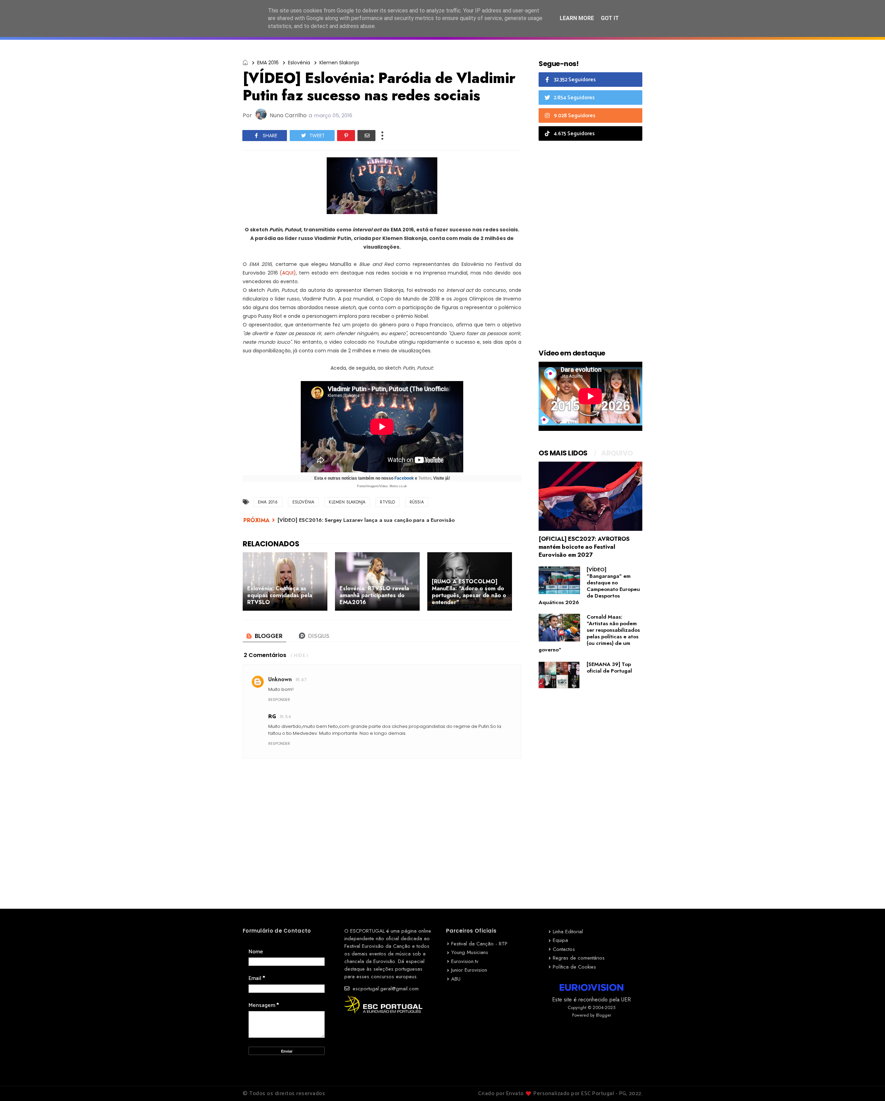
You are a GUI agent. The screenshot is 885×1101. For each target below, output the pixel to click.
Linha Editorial (568, 931)
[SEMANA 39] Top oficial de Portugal (609, 667)
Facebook (404, 478)
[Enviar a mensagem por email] (366, 135)
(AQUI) (288, 272)
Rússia (417, 502)
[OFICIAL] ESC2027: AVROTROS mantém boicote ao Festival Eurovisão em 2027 (584, 547)
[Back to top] (868, 1084)
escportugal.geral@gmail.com (385, 988)
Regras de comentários (579, 958)
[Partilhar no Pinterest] (346, 135)
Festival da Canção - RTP (479, 943)
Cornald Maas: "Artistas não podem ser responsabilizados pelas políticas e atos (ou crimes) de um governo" (589, 633)
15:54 (285, 717)
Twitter (424, 478)
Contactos (564, 949)
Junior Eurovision (469, 970)
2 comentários (265, 655)
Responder (279, 699)
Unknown (280, 679)
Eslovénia (299, 62)
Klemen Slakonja (339, 62)
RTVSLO (387, 502)
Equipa (560, 940)
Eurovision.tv (464, 961)
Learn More (577, 18)
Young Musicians (469, 952)
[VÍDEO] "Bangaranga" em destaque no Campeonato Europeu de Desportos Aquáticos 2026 (589, 586)
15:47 (301, 680)
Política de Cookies (574, 967)
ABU (455, 979)
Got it (610, 18)
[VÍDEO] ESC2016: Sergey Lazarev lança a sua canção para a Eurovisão (366, 520)
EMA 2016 (268, 62)
